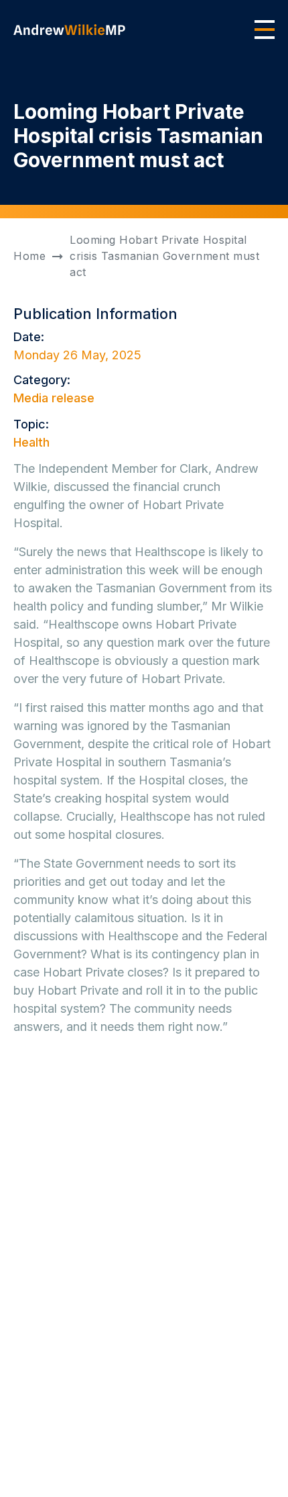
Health (31, 442)
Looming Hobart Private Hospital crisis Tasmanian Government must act (164, 256)
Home (29, 256)
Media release (53, 398)
